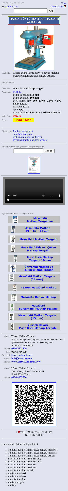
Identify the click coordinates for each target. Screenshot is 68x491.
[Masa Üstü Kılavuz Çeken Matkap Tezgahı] (34, 252)
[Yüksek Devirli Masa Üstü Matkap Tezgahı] (34, 330)
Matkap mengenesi (23, 131)
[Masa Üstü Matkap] (34, 233)
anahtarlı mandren (22, 134)
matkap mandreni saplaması (27, 137)
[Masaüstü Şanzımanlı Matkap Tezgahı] (34, 310)
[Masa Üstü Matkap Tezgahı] (34, 223)
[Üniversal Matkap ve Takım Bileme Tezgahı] (34, 271)
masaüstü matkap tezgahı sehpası (30, 140)
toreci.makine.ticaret (21, 355)
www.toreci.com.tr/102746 (26, 361)
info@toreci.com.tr (21, 358)
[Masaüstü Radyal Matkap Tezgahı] (34, 301)
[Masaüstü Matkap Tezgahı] (34, 281)
